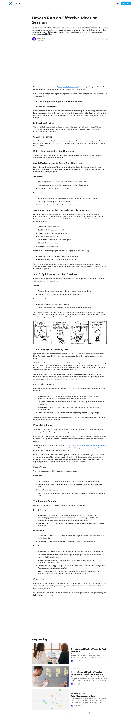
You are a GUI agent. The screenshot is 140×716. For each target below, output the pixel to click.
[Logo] (10, 3)
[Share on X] (98, 39)
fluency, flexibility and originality (68, 87)
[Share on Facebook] (94, 39)
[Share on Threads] (102, 39)
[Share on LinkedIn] (106, 39)
